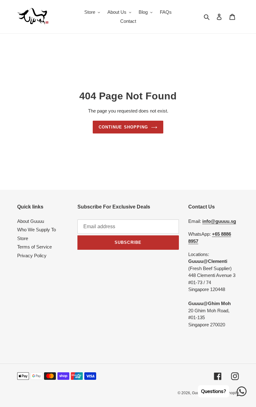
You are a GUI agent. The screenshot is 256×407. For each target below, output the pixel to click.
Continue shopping (123, 127)
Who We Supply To (36, 229)
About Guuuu (30, 221)
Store (22, 238)
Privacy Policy (32, 255)
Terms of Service (34, 246)
